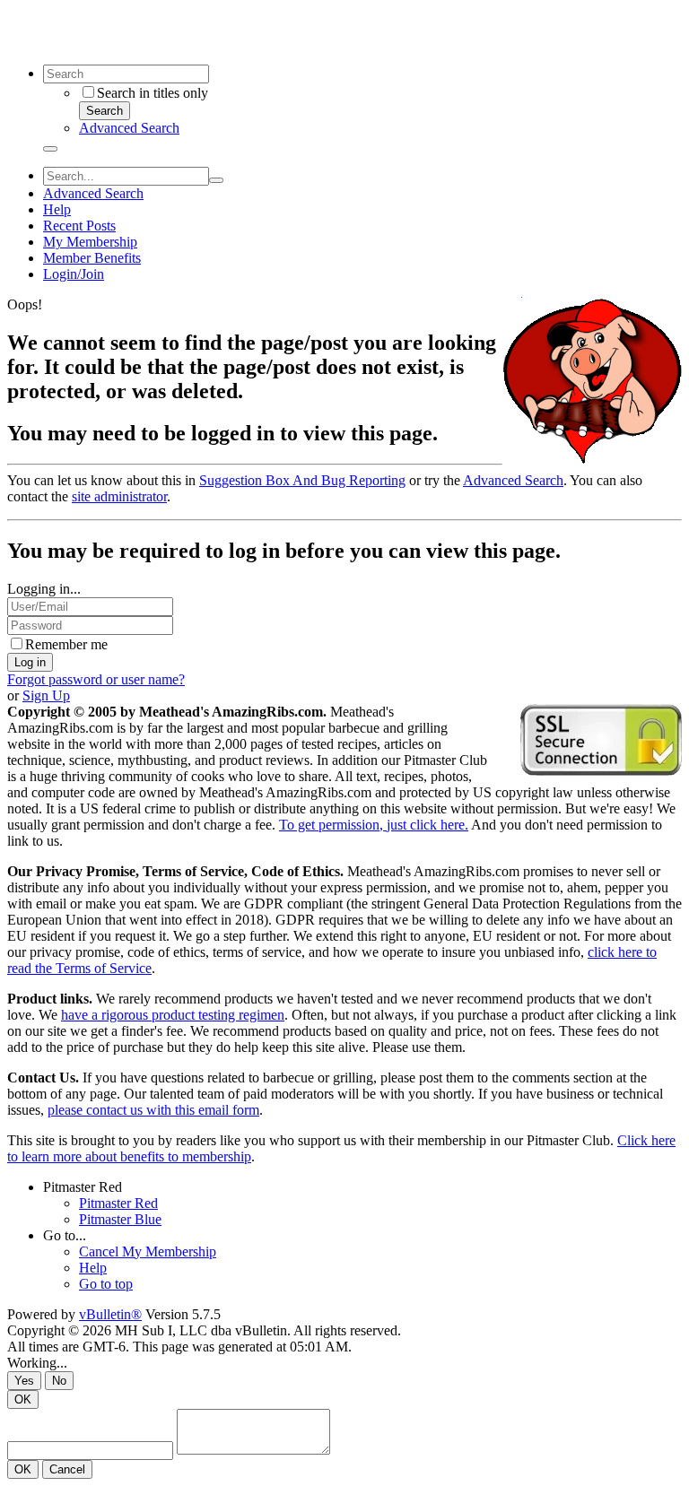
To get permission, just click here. (373, 824)
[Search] (50, 149)
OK (22, 1399)
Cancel (67, 1469)
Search (104, 110)
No (59, 1380)
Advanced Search (129, 127)
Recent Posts (79, 225)
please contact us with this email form (153, 1109)
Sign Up (46, 695)
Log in (30, 662)
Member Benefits (92, 257)
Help (57, 209)
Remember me (66, 644)
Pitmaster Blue (120, 1219)
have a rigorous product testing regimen (172, 1014)
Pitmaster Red (82, 1187)
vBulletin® (110, 1314)
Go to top (106, 1283)
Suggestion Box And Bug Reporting (302, 480)
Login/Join (73, 274)
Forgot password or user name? (96, 679)
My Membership (90, 241)
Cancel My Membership (147, 1251)
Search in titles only (152, 92)
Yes (24, 1380)
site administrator (119, 496)
